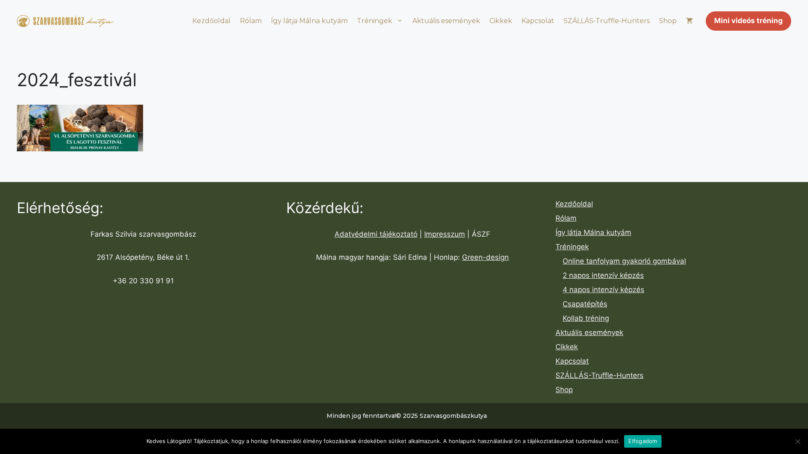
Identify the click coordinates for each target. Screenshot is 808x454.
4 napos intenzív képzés (603, 289)
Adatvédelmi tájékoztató (376, 234)
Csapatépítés (585, 304)
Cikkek (500, 21)
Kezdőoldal (211, 21)
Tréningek (374, 21)
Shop (668, 21)
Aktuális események (446, 21)
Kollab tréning (586, 318)
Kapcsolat (537, 21)
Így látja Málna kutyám (309, 21)
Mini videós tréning (748, 20)
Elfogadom (642, 441)
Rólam (251, 21)
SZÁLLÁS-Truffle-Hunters (606, 21)
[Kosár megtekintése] (689, 21)
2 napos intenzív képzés (603, 275)
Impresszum (444, 234)
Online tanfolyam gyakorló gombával (624, 261)
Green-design (485, 257)
